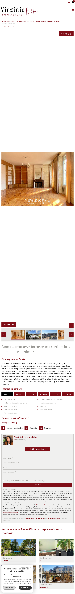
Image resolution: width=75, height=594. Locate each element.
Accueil (4, 21)
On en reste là (24, 567)
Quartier (68, 394)
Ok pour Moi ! (25, 587)
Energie (56, 394)
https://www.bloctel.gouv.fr (10, 512)
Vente (8, 21)
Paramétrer (9, 587)
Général (7, 394)
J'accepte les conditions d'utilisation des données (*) (25, 480)
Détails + (19, 394)
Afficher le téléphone (38, 449)
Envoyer (37, 485)
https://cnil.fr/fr (40, 505)
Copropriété (31, 394)
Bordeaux (19, 21)
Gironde (13, 21)
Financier (43, 394)
